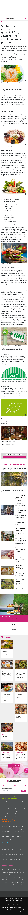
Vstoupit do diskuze (14, 457)
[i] (14, 73)
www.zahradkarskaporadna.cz (9, 798)
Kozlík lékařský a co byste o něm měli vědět (15, 806)
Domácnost (4, 733)
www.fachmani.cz (6, 844)
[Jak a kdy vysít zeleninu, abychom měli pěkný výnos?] (7, 584)
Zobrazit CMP (18, 913)
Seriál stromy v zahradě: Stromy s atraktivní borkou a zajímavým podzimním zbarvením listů (13, 811)
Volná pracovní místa (16, 904)
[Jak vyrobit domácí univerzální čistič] (7, 570)
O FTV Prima (10, 903)
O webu (14, 785)
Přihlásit (23, 790)
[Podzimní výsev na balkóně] (7, 536)
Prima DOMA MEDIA (16, 898)
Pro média (16, 900)
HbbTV (9, 904)
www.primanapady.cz (7, 867)
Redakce (7, 450)
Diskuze (18, 454)
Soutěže (20, 900)
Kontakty (23, 898)
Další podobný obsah (14, 765)
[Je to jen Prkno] (14, 605)
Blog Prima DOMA (9, 900)
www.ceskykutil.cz (6, 821)
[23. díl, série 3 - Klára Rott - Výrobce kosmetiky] (7, 510)
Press (14, 903)
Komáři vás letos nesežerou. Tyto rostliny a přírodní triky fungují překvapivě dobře (13, 885)
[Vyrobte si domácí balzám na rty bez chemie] (7, 554)
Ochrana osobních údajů (8, 911)
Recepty (3, 752)
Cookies (13, 913)
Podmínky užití (17, 911)
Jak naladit (23, 903)
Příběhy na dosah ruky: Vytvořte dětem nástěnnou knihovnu (14, 869)
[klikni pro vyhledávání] (26, 18)
